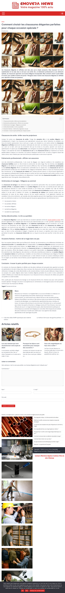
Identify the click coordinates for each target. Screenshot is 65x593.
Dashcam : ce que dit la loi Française (42, 444)
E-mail (36, 389)
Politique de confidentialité (37, 590)
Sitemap (51, 458)
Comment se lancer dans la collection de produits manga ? (47, 436)
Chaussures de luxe (11, 286)
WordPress (57, 451)
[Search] (62, 13)
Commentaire (6, 369)
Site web (4, 397)
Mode (3, 21)
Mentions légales (46, 456)
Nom (3, 389)
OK (22, 590)
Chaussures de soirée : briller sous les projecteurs (15, 121)
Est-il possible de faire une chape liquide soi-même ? (46, 429)
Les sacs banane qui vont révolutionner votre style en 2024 (11, 345)
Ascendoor (44, 451)
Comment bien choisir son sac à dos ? (43, 439)
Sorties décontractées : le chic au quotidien (13, 127)
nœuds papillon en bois (54, 220)
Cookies (55, 456)
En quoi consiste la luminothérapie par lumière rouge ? (46, 441)
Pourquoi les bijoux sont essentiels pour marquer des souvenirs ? (31, 345)
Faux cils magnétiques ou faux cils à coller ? (53, 344)
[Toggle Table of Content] (60, 118)
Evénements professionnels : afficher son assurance (16, 123)
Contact (37, 456)
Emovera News (48, 449)
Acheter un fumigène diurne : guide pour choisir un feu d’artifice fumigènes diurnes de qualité (23, 414)
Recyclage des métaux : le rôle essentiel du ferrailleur (46, 417)
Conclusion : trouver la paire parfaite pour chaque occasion (17, 131)
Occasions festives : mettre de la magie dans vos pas (16, 129)
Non (27, 590)
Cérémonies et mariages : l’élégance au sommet (15, 125)
